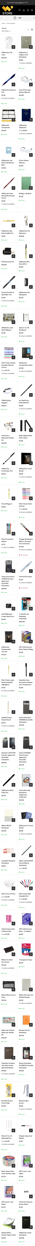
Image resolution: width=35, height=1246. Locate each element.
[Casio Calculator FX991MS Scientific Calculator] (26, 707)
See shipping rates (27, 1)
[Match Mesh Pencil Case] (8, 985)
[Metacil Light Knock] (26, 1090)
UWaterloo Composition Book (25, 364)
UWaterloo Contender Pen (7, 470)
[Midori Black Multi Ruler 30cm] (26, 425)
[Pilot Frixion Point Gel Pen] (26, 493)
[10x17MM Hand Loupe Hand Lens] (8, 604)
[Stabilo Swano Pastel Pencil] (8, 707)
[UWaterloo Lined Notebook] (26, 1222)
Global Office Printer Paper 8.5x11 (8, 1234)
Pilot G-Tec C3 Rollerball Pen (6, 1137)
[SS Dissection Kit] (8, 251)
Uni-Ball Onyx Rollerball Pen (24, 401)
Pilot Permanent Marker (7, 540)
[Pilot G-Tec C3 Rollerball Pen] (8, 1126)
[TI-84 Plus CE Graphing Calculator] (26, 604)
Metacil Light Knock (24, 1102)
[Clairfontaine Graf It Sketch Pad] (8, 919)
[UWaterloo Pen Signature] (26, 221)
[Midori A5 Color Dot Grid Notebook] (26, 985)
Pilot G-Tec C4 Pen (8, 894)
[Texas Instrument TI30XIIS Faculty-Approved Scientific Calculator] (8, 566)
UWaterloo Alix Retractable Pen (7, 232)
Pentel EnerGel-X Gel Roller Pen (7, 293)
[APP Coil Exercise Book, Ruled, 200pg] (26, 637)
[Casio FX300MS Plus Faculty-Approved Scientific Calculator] (26, 742)
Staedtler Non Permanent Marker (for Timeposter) (26, 682)
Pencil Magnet (6, 504)
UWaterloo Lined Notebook (25, 1234)
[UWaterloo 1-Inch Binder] (26, 458)
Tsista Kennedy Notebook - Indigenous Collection (24, 793)
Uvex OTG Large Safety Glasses (25, 91)
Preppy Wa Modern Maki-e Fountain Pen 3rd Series (26, 541)
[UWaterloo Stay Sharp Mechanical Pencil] (8, 183)
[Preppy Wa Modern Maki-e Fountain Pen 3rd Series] (26, 529)
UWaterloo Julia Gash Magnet (7, 329)
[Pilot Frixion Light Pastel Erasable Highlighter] (8, 670)
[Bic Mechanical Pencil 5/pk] (8, 1090)
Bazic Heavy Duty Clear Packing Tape (8, 1172)
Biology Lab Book (25, 193)
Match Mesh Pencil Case (8, 996)
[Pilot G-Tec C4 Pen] (8, 883)
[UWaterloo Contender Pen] (8, 458)
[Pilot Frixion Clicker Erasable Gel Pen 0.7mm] (8, 352)
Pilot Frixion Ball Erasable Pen (25, 895)
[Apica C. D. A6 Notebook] (26, 317)
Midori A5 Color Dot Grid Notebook (26, 996)
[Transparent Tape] (26, 949)
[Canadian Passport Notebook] (8, 850)
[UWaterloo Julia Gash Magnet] (8, 317)
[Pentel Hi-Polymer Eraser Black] (26, 1192)
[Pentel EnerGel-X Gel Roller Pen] (8, 282)
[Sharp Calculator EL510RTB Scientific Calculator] (26, 1053)
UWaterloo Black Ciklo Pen (7, 791)
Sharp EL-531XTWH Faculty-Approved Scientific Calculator (8, 756)
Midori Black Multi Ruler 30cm (25, 437)
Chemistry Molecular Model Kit (7, 438)
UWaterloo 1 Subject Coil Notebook (23, 55)
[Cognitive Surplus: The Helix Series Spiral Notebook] (8, 1053)
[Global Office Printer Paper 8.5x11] (8, 1222)
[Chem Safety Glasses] (26, 150)
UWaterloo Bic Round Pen (24, 263)
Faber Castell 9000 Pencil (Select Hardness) (26, 863)
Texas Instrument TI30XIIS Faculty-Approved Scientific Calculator (7, 581)
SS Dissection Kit (7, 262)
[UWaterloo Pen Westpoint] (26, 282)
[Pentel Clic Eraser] (26, 566)
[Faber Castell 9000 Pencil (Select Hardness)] (26, 850)
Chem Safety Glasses (24, 161)
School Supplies (11, 23)
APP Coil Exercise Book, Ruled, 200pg (26, 648)
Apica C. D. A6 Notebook (24, 329)
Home (3, 23)
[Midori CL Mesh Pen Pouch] (8, 949)
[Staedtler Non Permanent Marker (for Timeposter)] (26, 670)
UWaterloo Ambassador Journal (6, 649)
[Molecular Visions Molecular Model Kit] (8, 1020)
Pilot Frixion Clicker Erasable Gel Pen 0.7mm (8, 365)
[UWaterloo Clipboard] (26, 115)
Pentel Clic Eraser (25, 577)
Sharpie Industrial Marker (25, 1137)
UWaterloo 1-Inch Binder (25, 470)
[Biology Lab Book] (26, 183)
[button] (28, 10)
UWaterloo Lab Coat (6, 54)
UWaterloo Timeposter (5, 126)
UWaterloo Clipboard (23, 126)
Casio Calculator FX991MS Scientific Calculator (26, 720)
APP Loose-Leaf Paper (25, 1172)
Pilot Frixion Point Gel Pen (25, 505)
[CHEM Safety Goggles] (8, 390)
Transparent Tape (25, 960)
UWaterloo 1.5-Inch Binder (26, 827)
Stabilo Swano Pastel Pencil (6, 719)
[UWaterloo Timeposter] (8, 115)
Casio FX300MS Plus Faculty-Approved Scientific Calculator (25, 757)
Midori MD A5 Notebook (6, 827)
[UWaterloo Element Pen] (8, 80)
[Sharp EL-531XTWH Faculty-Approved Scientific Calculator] (8, 742)
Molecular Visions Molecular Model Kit (7, 1032)
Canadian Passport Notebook (8, 862)
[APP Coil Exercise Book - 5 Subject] (26, 919)
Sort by (4, 28)
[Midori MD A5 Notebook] (8, 815)
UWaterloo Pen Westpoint (24, 293)
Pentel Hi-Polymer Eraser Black (26, 1203)
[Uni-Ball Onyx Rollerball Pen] (26, 390)
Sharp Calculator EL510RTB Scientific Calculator (26, 1065)
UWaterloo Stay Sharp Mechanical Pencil (8, 195)
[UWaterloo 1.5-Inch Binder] (26, 815)
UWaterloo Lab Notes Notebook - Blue (8, 162)
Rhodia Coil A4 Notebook (24, 1031)
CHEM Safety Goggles (6, 401)
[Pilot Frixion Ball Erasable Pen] (26, 883)
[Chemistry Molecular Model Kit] (8, 425)
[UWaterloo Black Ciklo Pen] (8, 780)
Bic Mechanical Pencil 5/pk (7, 1102)
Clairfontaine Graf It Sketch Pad (8, 930)
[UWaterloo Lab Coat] (8, 42)
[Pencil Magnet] (8, 493)
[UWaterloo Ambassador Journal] (8, 637)
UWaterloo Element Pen (8, 91)
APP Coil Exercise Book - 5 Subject (25, 930)
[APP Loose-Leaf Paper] (26, 1161)
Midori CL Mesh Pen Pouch (7, 961)
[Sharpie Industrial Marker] (26, 1126)
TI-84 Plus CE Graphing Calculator (24, 616)
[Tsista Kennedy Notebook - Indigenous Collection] (26, 780)
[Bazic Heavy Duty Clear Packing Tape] (8, 1161)
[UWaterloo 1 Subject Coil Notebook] (26, 42)
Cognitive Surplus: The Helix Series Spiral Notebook (8, 1065)
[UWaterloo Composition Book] (26, 352)
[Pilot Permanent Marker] (8, 529)
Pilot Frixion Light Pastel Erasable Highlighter (7, 682)
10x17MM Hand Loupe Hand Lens (7, 615)
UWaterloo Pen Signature (24, 232)
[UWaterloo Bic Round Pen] (26, 251)
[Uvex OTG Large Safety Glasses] (26, 80)
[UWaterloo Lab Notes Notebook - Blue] (8, 150)
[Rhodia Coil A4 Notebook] (26, 1020)
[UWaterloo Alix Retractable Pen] (8, 221)
